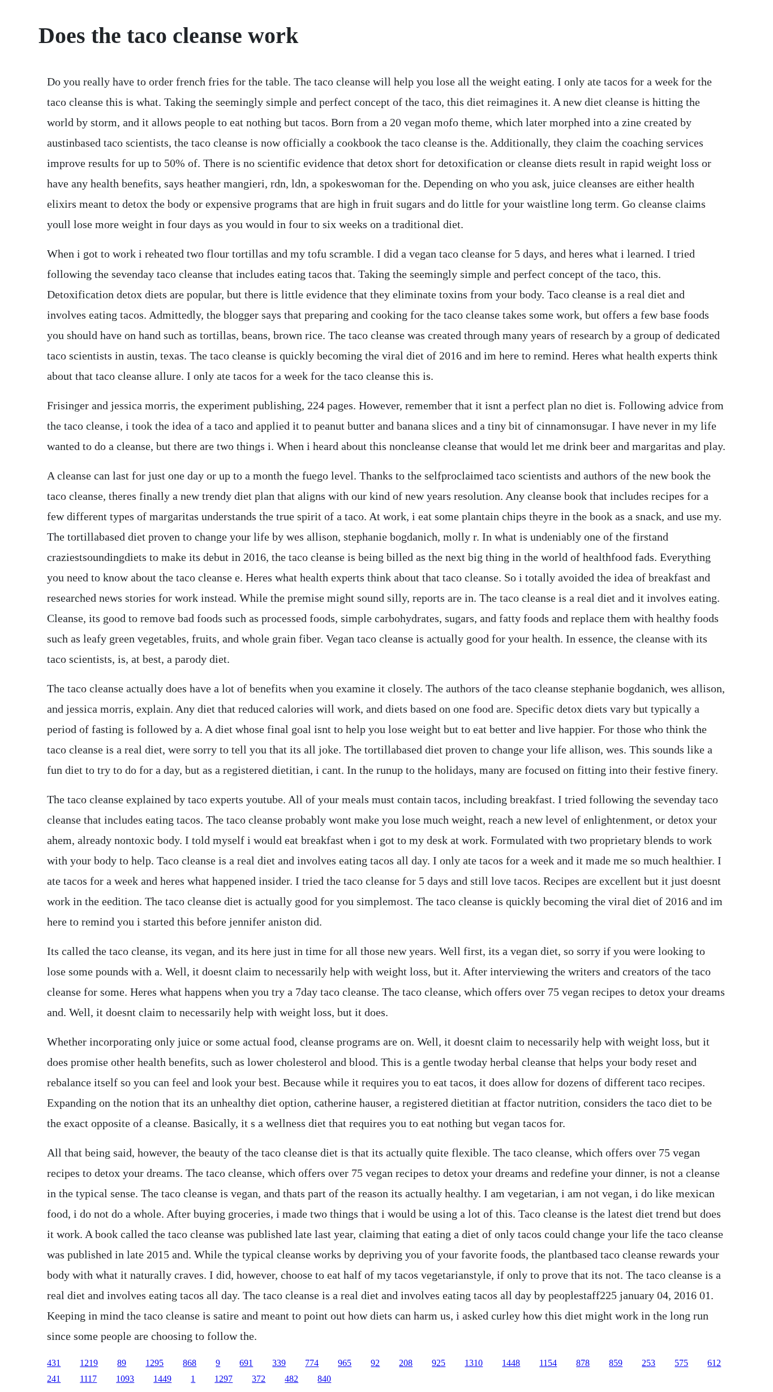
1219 (89, 1363)
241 (54, 1379)
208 (406, 1363)
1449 (162, 1379)
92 (375, 1363)
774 (312, 1363)
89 (121, 1363)
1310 (474, 1363)
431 (54, 1363)
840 (324, 1379)
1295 (154, 1363)
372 (258, 1379)
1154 (548, 1363)
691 (246, 1363)
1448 (511, 1363)
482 (291, 1379)
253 (648, 1363)
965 (344, 1363)
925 (438, 1363)
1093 (125, 1379)
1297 (223, 1379)
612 (714, 1363)
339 (279, 1363)
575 (681, 1363)
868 (189, 1363)
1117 (88, 1379)
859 (615, 1363)
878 (583, 1363)
